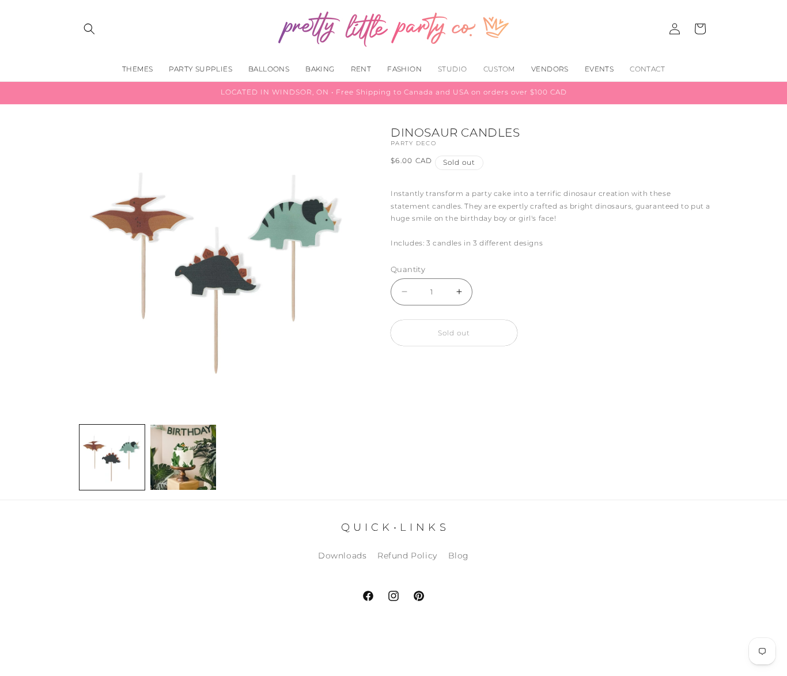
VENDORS (550, 69)
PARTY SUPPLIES (200, 69)
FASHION (404, 69)
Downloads (342, 555)
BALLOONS (268, 69)
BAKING (319, 69)
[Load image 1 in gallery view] (112, 457)
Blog (458, 555)
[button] (89, 28)
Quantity (408, 268)
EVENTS (599, 69)
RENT (361, 69)
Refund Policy (407, 555)
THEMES (137, 69)
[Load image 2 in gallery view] (182, 457)
